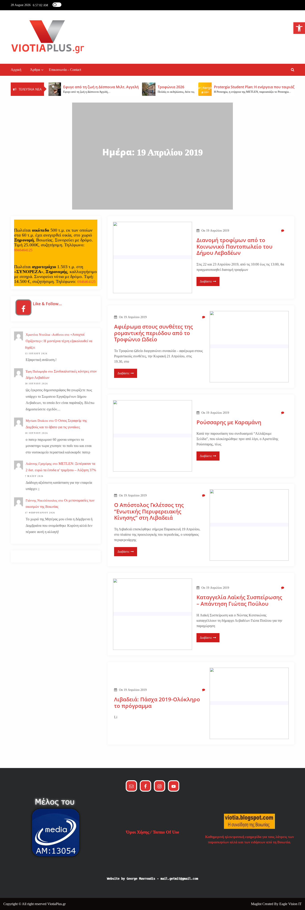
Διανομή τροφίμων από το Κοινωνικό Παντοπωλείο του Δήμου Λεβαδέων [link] (234, 246)
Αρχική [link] (16, 70)
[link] (299, 28)
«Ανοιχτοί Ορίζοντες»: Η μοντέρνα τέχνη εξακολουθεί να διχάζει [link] (58, 341)
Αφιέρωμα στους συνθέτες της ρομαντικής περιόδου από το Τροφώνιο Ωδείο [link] (153, 333)
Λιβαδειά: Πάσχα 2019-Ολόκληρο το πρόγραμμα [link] (157, 702)
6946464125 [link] (23, 250)
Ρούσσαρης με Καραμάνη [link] (228, 422)
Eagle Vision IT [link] (290, 904)
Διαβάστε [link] (206, 281)
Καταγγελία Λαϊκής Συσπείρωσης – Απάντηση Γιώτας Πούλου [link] (239, 600)
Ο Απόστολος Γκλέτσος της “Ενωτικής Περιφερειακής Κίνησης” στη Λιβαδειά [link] (149, 511)
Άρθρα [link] (35, 70)
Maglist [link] (256, 904)
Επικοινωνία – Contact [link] (65, 70)
